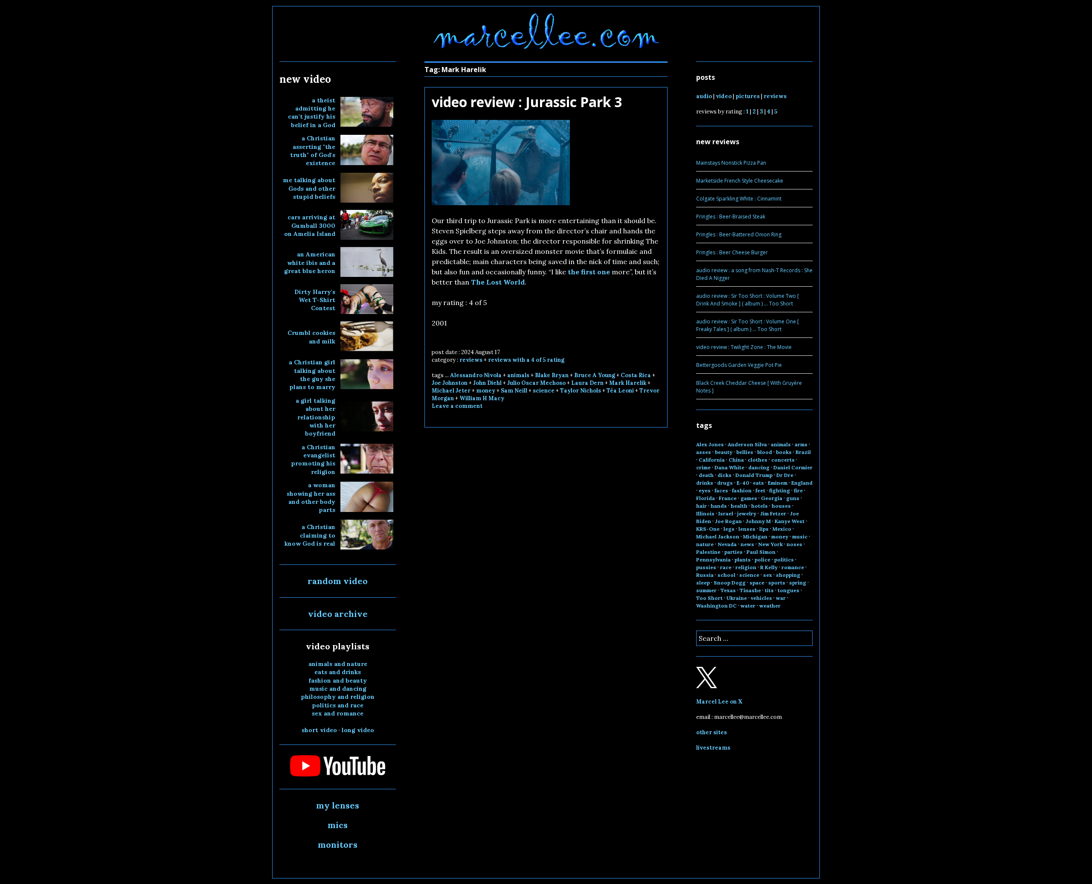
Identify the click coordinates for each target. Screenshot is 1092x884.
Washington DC (716, 605)
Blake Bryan (552, 375)
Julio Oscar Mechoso (536, 383)
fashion (742, 490)
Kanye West (789, 521)
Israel (725, 513)
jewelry (746, 513)
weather (770, 605)
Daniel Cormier (793, 467)
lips (764, 529)
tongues (788, 590)
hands (719, 506)
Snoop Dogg (730, 582)
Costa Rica (636, 375)
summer (706, 590)
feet (760, 490)
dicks (724, 475)
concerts (783, 460)
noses (794, 544)
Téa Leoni (620, 390)
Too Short (709, 598)
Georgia (771, 498)
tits (769, 590)
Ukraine (736, 598)
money (485, 390)
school (726, 575)
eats (758, 483)
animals (518, 375)
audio (704, 96)
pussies (706, 567)
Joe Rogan (728, 521)
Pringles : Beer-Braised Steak (730, 216)
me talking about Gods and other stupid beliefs (309, 188)
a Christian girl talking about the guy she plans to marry (312, 374)
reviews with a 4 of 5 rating (526, 359)
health (739, 506)
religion (745, 567)
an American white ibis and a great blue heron (309, 262)
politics (784, 559)
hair (701, 506)
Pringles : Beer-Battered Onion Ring (738, 234)
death (706, 475)
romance (792, 567)
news (747, 544)
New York (770, 544)
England (802, 483)
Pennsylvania (713, 559)
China (736, 460)
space (756, 582)
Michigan (755, 536)
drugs (725, 483)
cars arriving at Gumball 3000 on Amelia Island (309, 225)
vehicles (761, 598)
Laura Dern (587, 383)
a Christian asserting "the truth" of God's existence (312, 150)
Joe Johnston (450, 383)
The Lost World (498, 282)
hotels (759, 506)
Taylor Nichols (580, 390)
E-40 (743, 483)
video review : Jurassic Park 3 (527, 102)
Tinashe (750, 590)
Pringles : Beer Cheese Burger (732, 252)
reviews (470, 359)
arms (801, 444)
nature (705, 544)
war (781, 598)
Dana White (729, 467)
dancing (759, 467)
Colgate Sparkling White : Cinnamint (738, 198)
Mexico (782, 529)
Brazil (803, 452)
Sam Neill (514, 390)
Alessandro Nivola (476, 375)
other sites (711, 732)
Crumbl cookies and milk (311, 337)
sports (776, 582)
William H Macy (481, 398)
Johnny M (758, 521)
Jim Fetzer (773, 513)
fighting (779, 490)
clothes (757, 460)
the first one (589, 272)
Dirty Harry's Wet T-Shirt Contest (314, 300)
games (749, 498)
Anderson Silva (747, 444)
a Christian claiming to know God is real (310, 535)
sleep (703, 582)
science (544, 390)
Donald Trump (754, 475)
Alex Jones (710, 444)
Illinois (705, 513)
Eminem (777, 483)
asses (703, 452)
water (748, 605)
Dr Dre (784, 475)
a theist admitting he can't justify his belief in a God (311, 112)
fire (798, 490)
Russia (705, 575)
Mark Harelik (627, 383)
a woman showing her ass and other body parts (311, 497)
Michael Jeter (451, 390)
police (762, 559)
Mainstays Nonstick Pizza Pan (731, 162)
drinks (704, 483)
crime (703, 467)
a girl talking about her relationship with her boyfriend (315, 417)
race (726, 567)
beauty (723, 452)
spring (797, 582)
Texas (728, 590)
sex (767, 575)
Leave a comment (457, 406)
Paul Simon (760, 552)
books (784, 452)
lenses (746, 529)
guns (792, 498)
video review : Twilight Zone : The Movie (744, 347)
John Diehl (487, 383)
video (724, 96)
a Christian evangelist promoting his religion (313, 459)
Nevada (727, 544)
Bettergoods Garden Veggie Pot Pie (739, 365)
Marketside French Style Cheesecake (739, 180)
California (712, 460)
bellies (744, 452)
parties (733, 552)
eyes (705, 490)
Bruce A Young (594, 375)
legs (729, 529)
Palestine (708, 552)
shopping (788, 575)
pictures (747, 96)
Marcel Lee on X (719, 701)
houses (781, 506)
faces (721, 490)
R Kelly (769, 567)
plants (743, 559)
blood (764, 452)
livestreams (713, 747)
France (728, 498)
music (799, 536)
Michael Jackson (717, 536)
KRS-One (708, 529)
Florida (705, 498)
